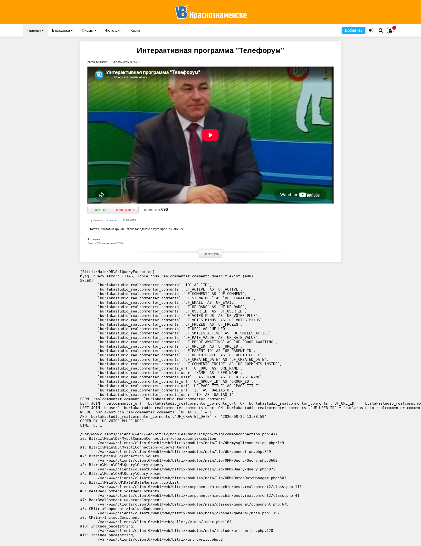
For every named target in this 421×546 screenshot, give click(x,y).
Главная (35, 30)
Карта (135, 30)
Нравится (99, 210)
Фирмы (88, 30)
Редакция (111, 220)
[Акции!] (371, 30)
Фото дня (113, 30)
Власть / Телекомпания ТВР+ (105, 243)
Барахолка (62, 30)
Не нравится (125, 210)
